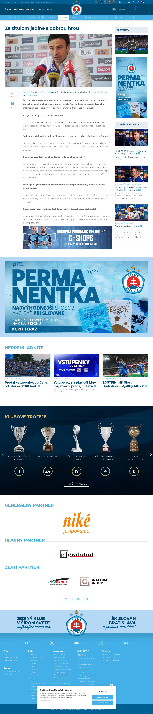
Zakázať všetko (102, 697)
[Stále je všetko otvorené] (131, 212)
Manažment (35, 669)
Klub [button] (17, 17)
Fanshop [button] (130, 17)
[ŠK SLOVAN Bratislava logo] (76, 8)
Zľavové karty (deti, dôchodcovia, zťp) (61, 664)
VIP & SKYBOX (60, 660)
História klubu (76, 483)
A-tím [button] (42, 17)
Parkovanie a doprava (63, 675)
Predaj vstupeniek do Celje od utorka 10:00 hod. (26, 384)
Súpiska (9, 654)
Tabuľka (9, 674)
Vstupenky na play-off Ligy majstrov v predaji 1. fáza (75, 384)
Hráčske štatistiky (12, 660)
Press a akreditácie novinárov (36, 676)
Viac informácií (45, 701)
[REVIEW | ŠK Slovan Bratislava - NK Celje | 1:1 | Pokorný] (131, 137)
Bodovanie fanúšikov (87, 682)
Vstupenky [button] (29, 17)
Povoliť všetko (103, 703)
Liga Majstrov (130, 223)
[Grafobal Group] (95, 581)
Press (14, 2)
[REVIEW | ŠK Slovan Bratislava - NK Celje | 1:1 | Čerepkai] (131, 173)
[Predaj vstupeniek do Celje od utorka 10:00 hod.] (27, 365)
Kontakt (33, 672)
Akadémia (76, 17)
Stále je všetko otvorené (127, 226)
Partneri (33, 681)
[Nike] (76, 523)
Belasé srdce (40, 2)
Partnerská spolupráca (39, 684)
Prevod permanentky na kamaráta (87, 671)
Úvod (8, 17)
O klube (33, 666)
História (33, 654)
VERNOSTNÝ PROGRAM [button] (96, 17)
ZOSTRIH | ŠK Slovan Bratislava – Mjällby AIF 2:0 (124, 384)
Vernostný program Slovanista (61, 679)
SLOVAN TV (116, 17)
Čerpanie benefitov (86, 684)
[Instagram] (133, 2)
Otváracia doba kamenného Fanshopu (111, 658)
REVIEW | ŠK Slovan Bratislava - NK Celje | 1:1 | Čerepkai (131, 188)
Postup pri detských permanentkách (86, 677)
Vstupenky (21, 379)
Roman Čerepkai (137, 184)
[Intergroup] (58, 581)
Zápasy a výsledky (12, 671)
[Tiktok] (138, 2)
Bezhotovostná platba (63, 669)
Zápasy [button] (52, 17)
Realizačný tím (11, 657)
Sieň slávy (34, 660)
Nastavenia (103, 691)
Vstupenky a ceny (61, 654)
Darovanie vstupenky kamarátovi (62, 685)
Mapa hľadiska (60, 672)
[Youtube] (129, 2)
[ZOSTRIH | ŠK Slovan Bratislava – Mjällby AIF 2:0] (125, 365)
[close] (111, 685)
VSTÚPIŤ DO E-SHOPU (112, 654)
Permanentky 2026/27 (63, 657)
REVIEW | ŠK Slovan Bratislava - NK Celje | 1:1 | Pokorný (131, 152)
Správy (63, 17)
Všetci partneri (76, 598)
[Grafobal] (76, 554)
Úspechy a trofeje (37, 657)
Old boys (34, 663)
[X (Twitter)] (124, 2)
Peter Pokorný (136, 148)
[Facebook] (120, 2)
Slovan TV (128, 148)
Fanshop (49, 2)
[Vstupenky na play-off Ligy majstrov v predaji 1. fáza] (76, 365)
